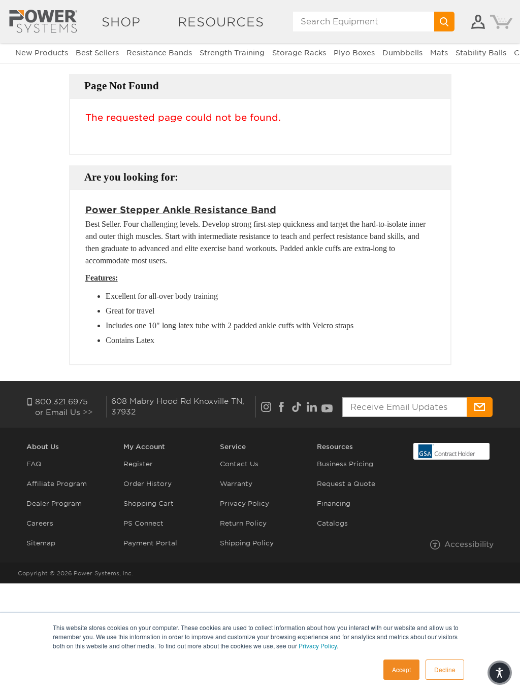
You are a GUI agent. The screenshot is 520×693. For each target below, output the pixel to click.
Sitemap (40, 543)
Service (233, 447)
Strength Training (232, 53)
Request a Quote (346, 484)
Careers (39, 523)
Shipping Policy (247, 543)
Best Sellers (97, 53)
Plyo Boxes (354, 53)
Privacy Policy (318, 645)
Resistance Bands (159, 53)
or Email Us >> (64, 412)
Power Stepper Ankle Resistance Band (180, 209)
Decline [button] (445, 669)
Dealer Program (54, 503)
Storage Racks (299, 53)
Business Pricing (345, 464)
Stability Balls (481, 53)
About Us (42, 447)
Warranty (236, 484)
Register (138, 464)
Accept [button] (401, 669)
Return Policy (243, 523)
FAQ (34, 464)
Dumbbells (402, 53)
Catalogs (332, 523)
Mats (439, 53)
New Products (41, 53)
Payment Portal (150, 543)
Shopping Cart (148, 503)
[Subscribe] (479, 407)
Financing (333, 503)
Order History (147, 484)
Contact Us (239, 464)
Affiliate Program (56, 484)
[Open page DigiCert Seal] (446, 451)
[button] (500, 673)
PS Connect (143, 523)
